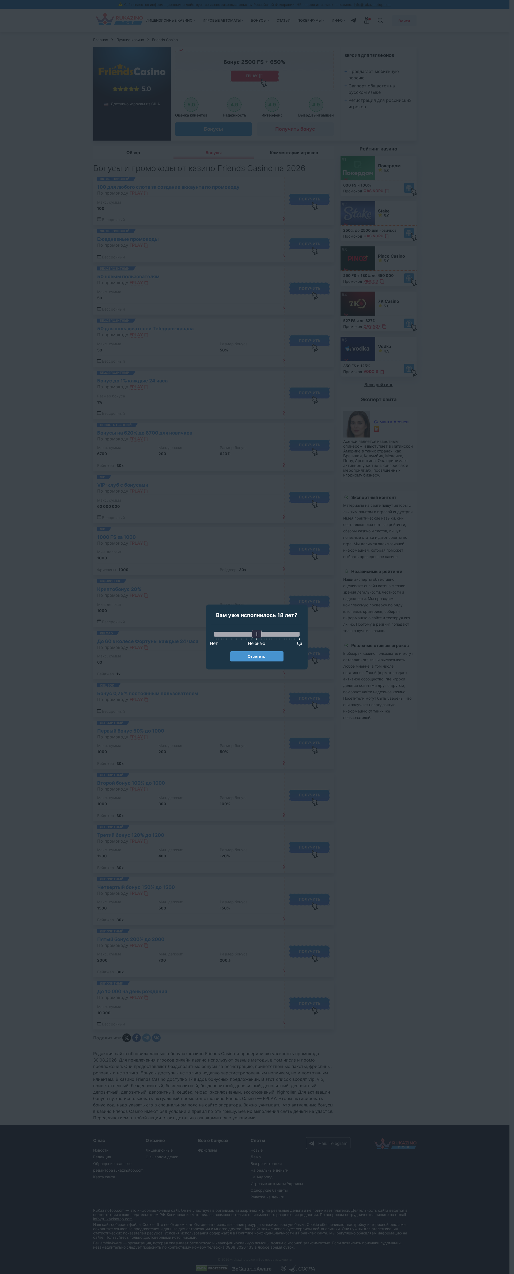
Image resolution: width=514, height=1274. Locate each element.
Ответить (257, 656)
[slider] (256, 634)
